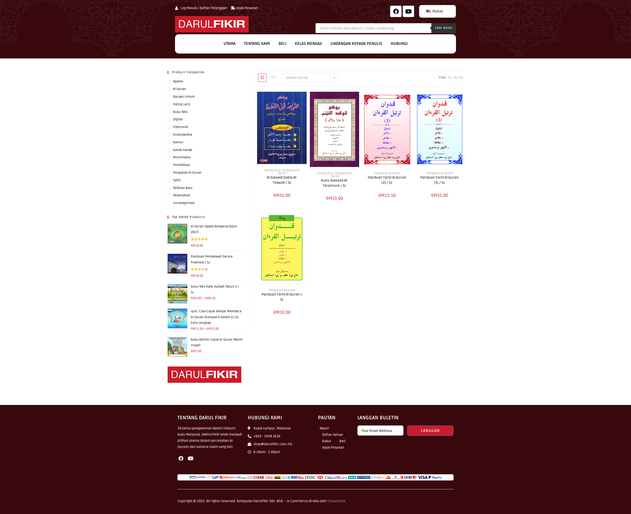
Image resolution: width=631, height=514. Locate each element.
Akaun (324, 428)
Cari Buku (443, 28)
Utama (230, 43)
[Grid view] (262, 77)
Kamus (178, 142)
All (461, 77)
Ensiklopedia (182, 135)
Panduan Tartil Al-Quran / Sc (282, 297)
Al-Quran (179, 89)
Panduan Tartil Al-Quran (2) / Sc (387, 180)
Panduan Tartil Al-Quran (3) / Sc (439, 180)
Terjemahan (181, 195)
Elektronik (180, 127)
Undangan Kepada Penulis (356, 43)
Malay (437, 11)
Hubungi (399, 43)
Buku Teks (180, 112)
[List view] (273, 77)
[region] (64, 478)
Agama (178, 81)
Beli (282, 43)
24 (455, 77)
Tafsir (177, 180)
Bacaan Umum (184, 97)
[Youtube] (190, 458)
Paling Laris (272, 170)
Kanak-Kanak (182, 150)
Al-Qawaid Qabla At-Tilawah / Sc (282, 180)
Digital (178, 119)
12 (449, 77)
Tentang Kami (257, 43)
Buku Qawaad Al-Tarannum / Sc (334, 183)
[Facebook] (396, 11)
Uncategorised (183, 203)
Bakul (326, 441)
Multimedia (181, 157)
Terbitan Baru (183, 188)
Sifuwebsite (336, 501)
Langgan (430, 430)
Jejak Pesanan (333, 447)
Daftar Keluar (332, 435)
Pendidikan (181, 165)
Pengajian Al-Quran (289, 171)
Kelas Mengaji (308, 43)
